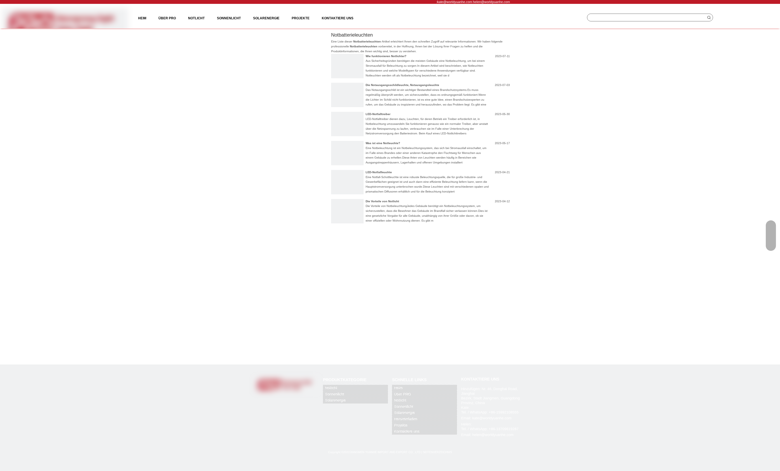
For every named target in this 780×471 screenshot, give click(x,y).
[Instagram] (295, 398)
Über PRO (402, 394)
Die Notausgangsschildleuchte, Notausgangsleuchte (402, 85)
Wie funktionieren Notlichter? (386, 56)
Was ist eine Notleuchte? (383, 143)
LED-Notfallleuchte (379, 172)
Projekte (400, 425)
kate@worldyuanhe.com (454, 2)
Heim (398, 388)
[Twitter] (279, 398)
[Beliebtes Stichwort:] (709, 17)
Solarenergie (335, 400)
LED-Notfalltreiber (378, 114)
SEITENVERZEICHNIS (437, 452)
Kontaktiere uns (406, 431)
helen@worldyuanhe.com (491, 2)
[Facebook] (270, 398)
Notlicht (331, 388)
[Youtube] (287, 398)
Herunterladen (405, 419)
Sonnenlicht (334, 394)
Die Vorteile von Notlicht (382, 201)
